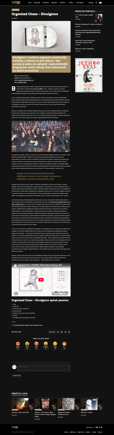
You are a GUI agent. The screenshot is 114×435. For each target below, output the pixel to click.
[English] (90, 3)
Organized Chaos (37, 325)
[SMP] (15, 427)
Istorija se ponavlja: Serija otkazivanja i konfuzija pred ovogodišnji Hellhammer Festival (88, 32)
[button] (96, 2)
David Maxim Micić (19, 325)
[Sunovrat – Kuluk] (91, 404)
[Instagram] (99, 427)
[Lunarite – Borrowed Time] (22, 404)
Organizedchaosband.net (26, 80)
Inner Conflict (38, 89)
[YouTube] (97, 427)
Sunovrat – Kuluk (86, 412)
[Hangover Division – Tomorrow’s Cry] (68, 404)
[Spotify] (101, 427)
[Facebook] (95, 427)
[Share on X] (58, 332)
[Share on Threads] (69, 332)
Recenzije (15, 9)
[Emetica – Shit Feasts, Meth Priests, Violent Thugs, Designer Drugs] (45, 404)
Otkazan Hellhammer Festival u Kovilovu (88, 24)
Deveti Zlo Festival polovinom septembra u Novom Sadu (85, 42)
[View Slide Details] (88, 75)
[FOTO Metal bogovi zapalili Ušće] (98, 18)
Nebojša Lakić (22, 82)
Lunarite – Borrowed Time (20, 412)
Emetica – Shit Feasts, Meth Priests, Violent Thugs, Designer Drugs (45, 414)
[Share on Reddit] (61, 332)
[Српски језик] (92, 3)
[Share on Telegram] (65, 332)
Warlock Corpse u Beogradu (84, 49)
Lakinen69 (31, 432)
